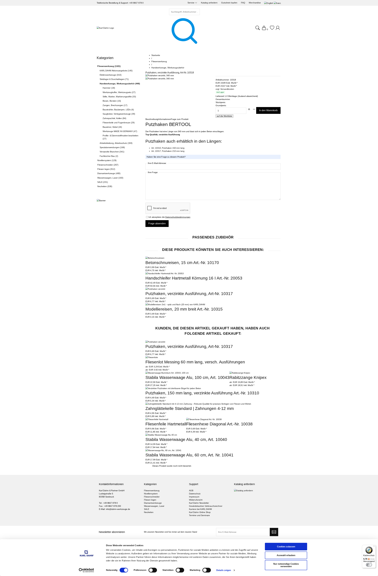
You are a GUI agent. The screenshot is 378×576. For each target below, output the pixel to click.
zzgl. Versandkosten (225, 89)
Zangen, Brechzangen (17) (115, 105)
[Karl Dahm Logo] (105, 28)
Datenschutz (194, 493)
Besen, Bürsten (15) (112, 101)
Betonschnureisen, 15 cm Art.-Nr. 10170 (182, 262)
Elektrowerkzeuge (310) (111, 75)
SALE (146, 509)
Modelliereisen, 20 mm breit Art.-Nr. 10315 (184, 309)
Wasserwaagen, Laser (154, 506)
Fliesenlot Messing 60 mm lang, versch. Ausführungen (195, 362)
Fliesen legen (150, 500)
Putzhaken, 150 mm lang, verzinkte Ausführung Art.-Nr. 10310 (202, 393)
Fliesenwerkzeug (151, 490)
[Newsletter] (274, 532)
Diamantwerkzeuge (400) (108, 173)
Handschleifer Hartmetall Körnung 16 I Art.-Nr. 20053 (193, 278)
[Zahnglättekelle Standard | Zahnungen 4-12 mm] (198, 403)
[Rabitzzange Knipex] (239, 372)
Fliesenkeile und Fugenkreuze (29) (119, 122)
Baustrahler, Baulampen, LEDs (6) (118, 109)
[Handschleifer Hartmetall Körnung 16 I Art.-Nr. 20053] (164, 273)
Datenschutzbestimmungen (177, 217)
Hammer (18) (109, 88)
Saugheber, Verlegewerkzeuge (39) (119, 114)
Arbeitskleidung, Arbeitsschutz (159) (116, 143)
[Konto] (278, 29)
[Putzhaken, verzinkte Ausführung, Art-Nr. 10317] (155, 289)
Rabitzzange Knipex (247, 377)
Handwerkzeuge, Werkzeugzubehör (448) (120, 83)
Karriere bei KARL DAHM (200, 509)
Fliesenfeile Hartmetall (165, 424)
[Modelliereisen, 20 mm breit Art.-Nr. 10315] (175, 304)
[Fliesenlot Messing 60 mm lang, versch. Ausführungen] (151, 357)
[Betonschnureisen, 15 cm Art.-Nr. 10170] (154, 258)
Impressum (194, 497)
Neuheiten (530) (104, 186)
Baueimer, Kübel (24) (112, 127)
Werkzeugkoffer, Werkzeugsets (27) (119, 92)
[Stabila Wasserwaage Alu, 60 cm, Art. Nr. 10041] (163, 450)
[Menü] (374, 547)
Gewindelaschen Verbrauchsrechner (205, 506)
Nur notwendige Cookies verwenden (286, 565)
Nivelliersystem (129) (107, 160)
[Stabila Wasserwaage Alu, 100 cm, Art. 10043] (167, 372)
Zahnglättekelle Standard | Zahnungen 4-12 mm (189, 408)
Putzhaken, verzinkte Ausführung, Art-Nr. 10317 (189, 293)
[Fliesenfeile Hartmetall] (156, 419)
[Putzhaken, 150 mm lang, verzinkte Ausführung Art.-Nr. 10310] (173, 388)
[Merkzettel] (272, 29)
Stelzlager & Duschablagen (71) (114, 79)
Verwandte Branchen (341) (112, 151)
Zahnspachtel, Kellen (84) (114, 118)
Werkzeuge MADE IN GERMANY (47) (120, 131)
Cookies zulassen (286, 546)
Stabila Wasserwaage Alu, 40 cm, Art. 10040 (186, 439)
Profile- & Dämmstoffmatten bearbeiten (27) (120, 137)
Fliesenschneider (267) (107, 165)
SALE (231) (102, 182)
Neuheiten (148, 512)
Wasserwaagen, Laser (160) (110, 178)
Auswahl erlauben (286, 555)
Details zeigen (223, 570)
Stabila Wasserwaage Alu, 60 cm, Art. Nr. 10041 (189, 455)
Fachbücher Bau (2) (109, 156)
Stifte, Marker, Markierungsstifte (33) (119, 96)
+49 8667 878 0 (136, 3)
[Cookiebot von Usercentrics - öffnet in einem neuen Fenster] (86, 570)
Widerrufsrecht (195, 500)
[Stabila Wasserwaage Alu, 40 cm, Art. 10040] (161, 434)
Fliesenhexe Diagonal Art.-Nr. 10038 (219, 424)
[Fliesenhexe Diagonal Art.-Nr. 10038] (204, 419)
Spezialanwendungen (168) (112, 147)
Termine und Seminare (199, 515)
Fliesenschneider (152, 497)
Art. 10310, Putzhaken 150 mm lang (167, 148)
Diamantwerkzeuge (153, 503)
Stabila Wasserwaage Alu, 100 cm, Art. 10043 (187, 377)
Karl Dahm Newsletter (199, 503)
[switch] (153, 570)
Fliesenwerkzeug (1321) (109, 66)
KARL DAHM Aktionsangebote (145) (116, 70)
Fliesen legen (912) (106, 169)
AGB (191, 490)
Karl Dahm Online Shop (200, 512)
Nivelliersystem (151, 493)
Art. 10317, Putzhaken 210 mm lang (167, 151)
